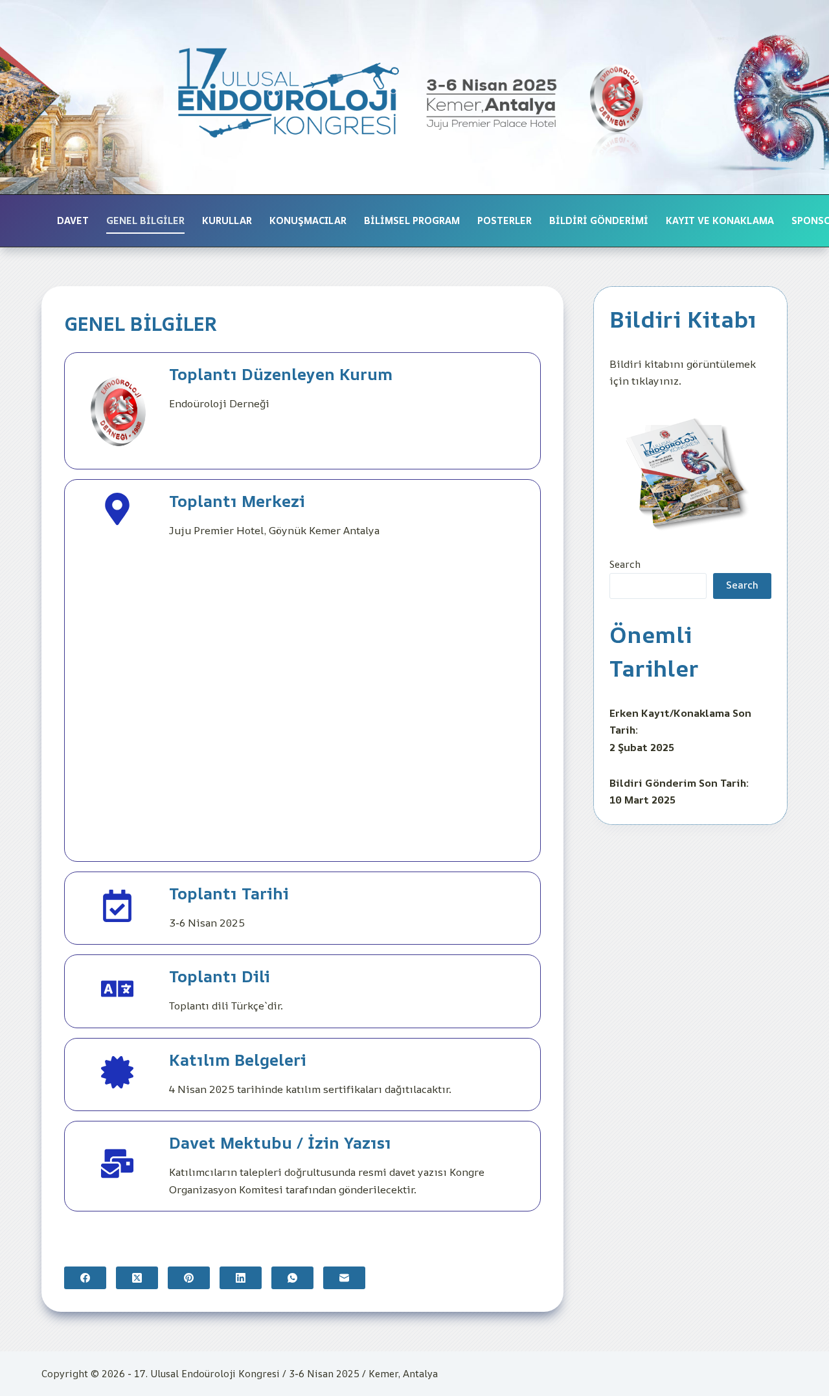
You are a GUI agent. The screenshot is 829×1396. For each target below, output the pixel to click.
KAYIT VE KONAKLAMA (720, 220)
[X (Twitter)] (137, 1278)
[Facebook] (85, 1278)
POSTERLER (504, 220)
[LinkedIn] (241, 1278)
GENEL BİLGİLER (145, 220)
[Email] (344, 1278)
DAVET (73, 220)
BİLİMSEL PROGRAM (412, 220)
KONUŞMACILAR (307, 220)
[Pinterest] (189, 1278)
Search (625, 564)
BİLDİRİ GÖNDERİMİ (598, 220)
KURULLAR (227, 220)
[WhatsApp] (292, 1278)
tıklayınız (655, 381)
